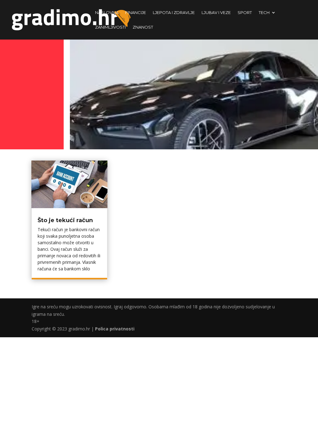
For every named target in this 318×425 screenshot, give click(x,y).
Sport (245, 12)
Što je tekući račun (65, 220)
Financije (135, 12)
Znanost (143, 27)
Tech (264, 12)
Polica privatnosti (114, 329)
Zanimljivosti (110, 27)
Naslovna (106, 12)
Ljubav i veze (216, 12)
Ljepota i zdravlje (174, 12)
